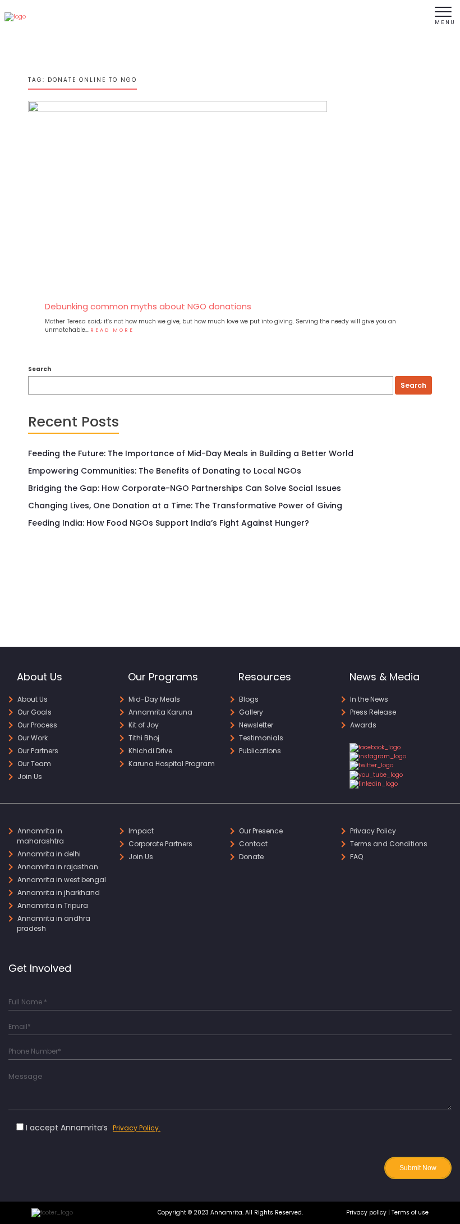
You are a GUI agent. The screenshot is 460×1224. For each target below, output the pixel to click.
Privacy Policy (373, 831)
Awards (363, 725)
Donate (251, 856)
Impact (141, 831)
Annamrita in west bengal (61, 879)
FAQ (356, 856)
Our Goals (34, 712)
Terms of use (410, 1212)
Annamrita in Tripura (52, 905)
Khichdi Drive (150, 750)
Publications (260, 750)
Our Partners (37, 750)
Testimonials (261, 738)
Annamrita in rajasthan (57, 866)
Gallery (251, 712)
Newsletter (256, 725)
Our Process (37, 725)
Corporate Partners (160, 844)
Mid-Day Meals (154, 699)
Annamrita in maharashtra (40, 836)
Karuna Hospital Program (171, 763)
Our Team (34, 763)
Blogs (249, 699)
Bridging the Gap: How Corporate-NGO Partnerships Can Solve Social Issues (184, 488)
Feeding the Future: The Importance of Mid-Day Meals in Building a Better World (190, 453)
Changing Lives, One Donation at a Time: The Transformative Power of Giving (185, 505)
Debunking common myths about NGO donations (148, 306)
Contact (253, 844)
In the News (369, 699)
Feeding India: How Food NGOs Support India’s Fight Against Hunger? (168, 522)
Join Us (29, 776)
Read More (112, 330)
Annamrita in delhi (49, 854)
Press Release (373, 712)
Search (39, 369)
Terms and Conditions (388, 844)
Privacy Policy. (136, 1128)
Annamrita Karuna (160, 712)
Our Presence (261, 831)
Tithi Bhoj (143, 738)
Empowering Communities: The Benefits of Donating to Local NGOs (164, 470)
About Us (32, 699)
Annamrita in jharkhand (58, 892)
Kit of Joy (143, 725)
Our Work (32, 738)
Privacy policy (366, 1212)
